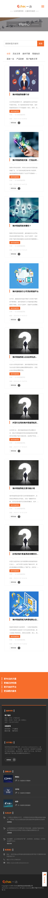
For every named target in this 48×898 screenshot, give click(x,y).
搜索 (41, 43)
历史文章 (16, 53)
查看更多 (14, 123)
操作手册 (26, 53)
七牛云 (17, 789)
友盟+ (17, 801)
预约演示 (15, 731)
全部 (8, 53)
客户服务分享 (31, 59)
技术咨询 (7, 729)
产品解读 (15, 729)
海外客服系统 (15, 111)
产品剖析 (20, 59)
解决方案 (7, 731)
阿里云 (17, 777)
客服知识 (36, 53)
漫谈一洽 (10, 59)
